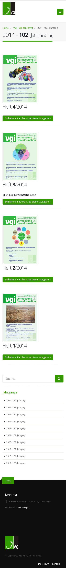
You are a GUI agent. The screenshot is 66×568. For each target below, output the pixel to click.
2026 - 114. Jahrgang (15, 400)
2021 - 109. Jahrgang (15, 435)
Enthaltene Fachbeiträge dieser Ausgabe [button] (27, 118)
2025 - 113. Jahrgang (15, 407)
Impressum (43, 563)
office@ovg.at (22, 507)
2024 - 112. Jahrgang (15, 414)
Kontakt (56, 563)
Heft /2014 (15, 106)
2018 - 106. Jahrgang (15, 456)
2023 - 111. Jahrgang (15, 421)
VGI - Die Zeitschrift (23, 27)
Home (6, 27)
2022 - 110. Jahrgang (15, 428)
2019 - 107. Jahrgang (15, 449)
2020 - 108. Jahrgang (15, 442)
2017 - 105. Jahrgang (15, 463)
